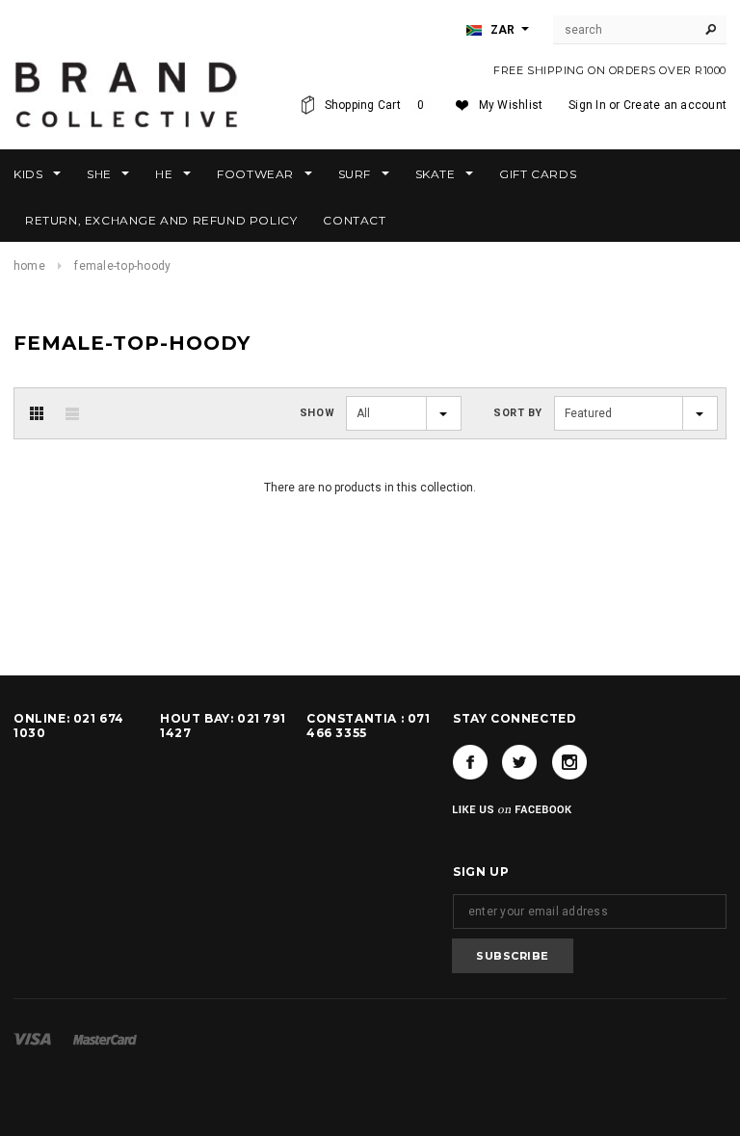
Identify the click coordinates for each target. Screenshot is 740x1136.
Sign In (587, 105)
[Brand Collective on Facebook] (470, 762)
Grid (36, 413)
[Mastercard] (105, 1038)
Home (29, 266)
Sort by (517, 413)
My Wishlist (511, 105)
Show (317, 413)
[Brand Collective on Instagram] (569, 762)
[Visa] (32, 1038)
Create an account (675, 105)
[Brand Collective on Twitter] (519, 762)
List (72, 413)
